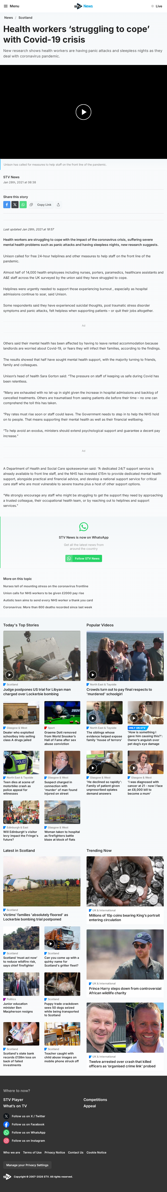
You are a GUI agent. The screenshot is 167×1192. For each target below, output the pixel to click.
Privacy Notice (55, 1152)
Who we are (11, 1152)
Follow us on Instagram (28, 1140)
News (8, 18)
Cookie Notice (96, 1152)
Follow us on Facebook (28, 1124)
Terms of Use (32, 1152)
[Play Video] (83, 112)
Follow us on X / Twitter (28, 1116)
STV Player (13, 1099)
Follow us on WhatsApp (28, 1132)
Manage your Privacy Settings (27, 1165)
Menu (14, 6)
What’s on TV (15, 1106)
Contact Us (76, 1152)
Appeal (90, 1106)
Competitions (95, 1099)
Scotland (25, 18)
